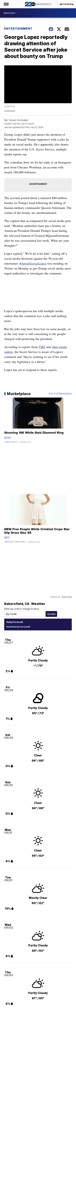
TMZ (42, 347)
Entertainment (18, 28)
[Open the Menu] (6, 4)
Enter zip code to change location (21, 609)
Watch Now (66, 4)
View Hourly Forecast (17, 626)
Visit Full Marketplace (60, 393)
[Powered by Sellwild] (67, 597)
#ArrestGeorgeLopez (32, 263)
